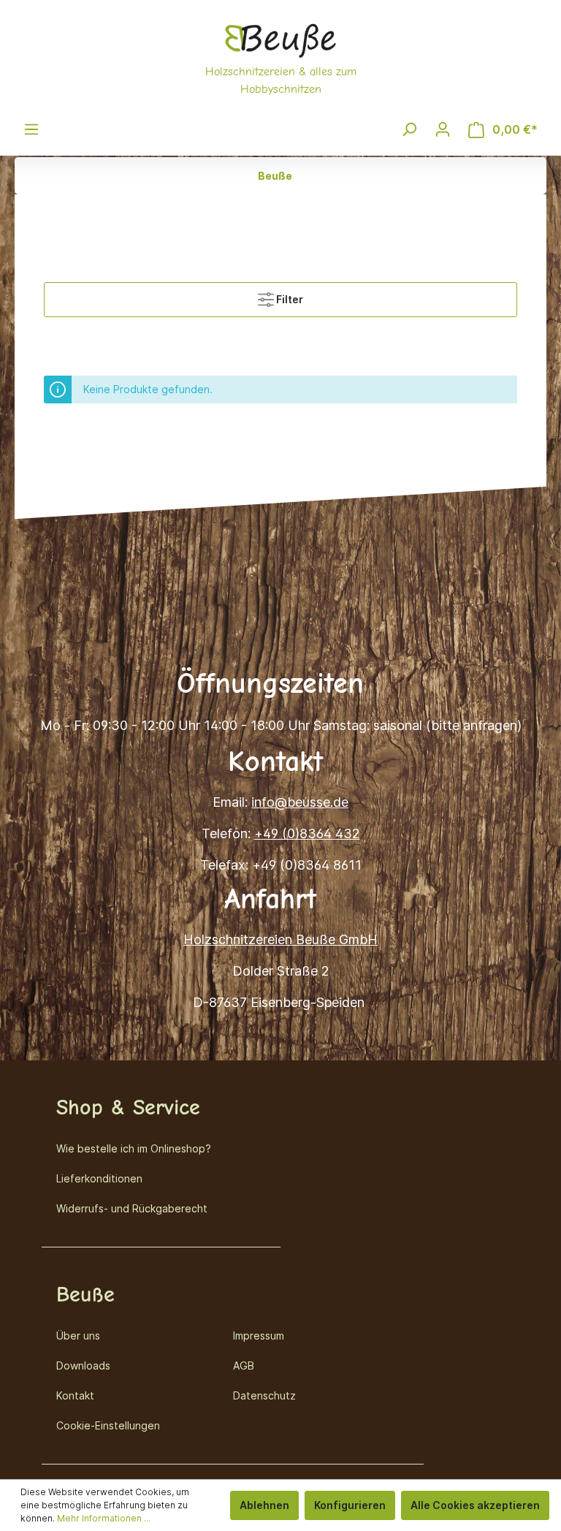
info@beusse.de (299, 802)
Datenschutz (264, 1395)
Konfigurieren (350, 1505)
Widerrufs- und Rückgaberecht (131, 1208)
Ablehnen (264, 1505)
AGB (243, 1365)
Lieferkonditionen (99, 1178)
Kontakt (75, 1395)
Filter (288, 299)
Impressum (258, 1335)
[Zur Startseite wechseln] (280, 58)
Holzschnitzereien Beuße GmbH (280, 939)
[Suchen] (409, 129)
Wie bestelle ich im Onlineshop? (133, 1148)
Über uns (78, 1335)
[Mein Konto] (442, 129)
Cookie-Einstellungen (108, 1425)
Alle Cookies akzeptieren (475, 1505)
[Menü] (31, 129)
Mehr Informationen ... (103, 1518)
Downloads (83, 1365)
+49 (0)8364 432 (307, 833)
